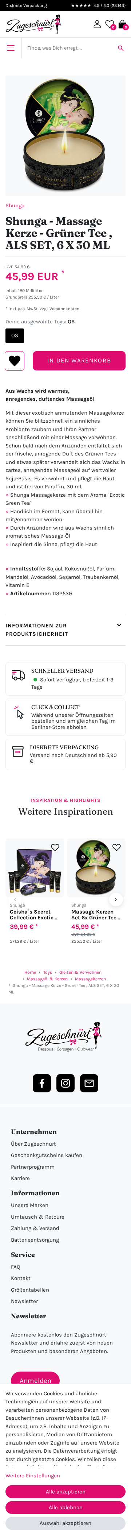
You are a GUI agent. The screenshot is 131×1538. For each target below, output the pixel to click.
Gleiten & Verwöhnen (80, 972)
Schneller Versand (62, 670)
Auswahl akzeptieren (65, 1523)
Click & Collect (55, 707)
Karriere (20, 1178)
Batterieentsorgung (35, 1240)
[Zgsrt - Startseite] (65, 1037)
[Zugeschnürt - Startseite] (33, 24)
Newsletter (24, 1301)
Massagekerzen (90, 978)
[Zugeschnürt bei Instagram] (65, 1083)
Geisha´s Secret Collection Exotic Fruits (31, 914)
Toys (47, 972)
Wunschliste (15, 361)
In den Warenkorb (79, 360)
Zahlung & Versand (35, 1228)
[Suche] (120, 48)
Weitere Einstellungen (32, 1475)
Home (30, 972)
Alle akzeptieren (66, 1491)
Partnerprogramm (33, 1167)
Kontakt (21, 1278)
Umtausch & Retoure (37, 1217)
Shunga (14, 205)
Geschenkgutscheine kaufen (46, 1155)
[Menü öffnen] (10, 48)
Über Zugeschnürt (33, 1144)
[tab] (65, 630)
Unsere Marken (29, 1205)
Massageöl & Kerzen (47, 978)
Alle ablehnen (66, 1507)
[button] (97, 24)
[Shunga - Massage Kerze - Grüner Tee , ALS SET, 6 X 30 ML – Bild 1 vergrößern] (65, 136)
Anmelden (35, 1381)
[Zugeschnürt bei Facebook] (42, 1083)
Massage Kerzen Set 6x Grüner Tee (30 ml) (93, 914)
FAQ (15, 1267)
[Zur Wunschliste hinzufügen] (55, 847)
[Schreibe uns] (89, 1083)
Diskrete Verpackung (64, 747)
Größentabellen (30, 1290)
